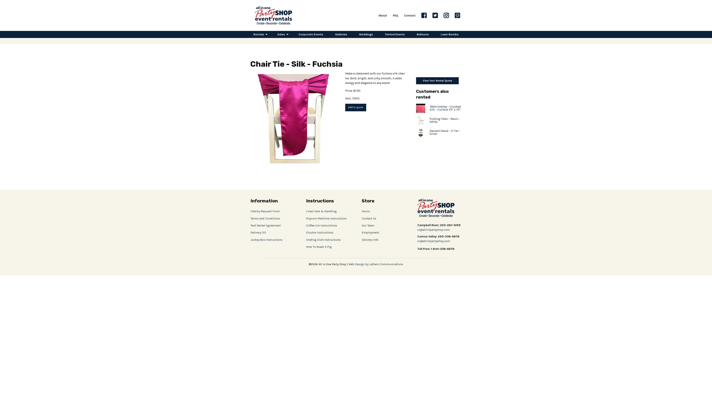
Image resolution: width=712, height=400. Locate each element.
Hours (366, 211)
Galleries (341, 34)
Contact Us (369, 218)
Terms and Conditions (265, 218)
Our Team (368, 225)
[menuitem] (259, 34)
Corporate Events (311, 34)
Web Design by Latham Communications (376, 264)
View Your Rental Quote (437, 80)
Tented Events (395, 34)
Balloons (423, 34)
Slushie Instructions (319, 232)
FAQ (395, 15)
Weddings (366, 34)
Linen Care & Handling (321, 211)
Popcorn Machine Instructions (326, 218)
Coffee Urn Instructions (321, 225)
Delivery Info (370, 239)
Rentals (258, 34)
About (382, 15)
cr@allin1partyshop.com (433, 229)
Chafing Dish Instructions (323, 239)
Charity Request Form (265, 211)
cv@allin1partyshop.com (433, 241)
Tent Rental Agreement (265, 225)
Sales (281, 34)
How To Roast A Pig (319, 247)
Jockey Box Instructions (266, 239)
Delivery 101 (258, 232)
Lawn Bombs (450, 34)
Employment (370, 232)
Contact (410, 15)
